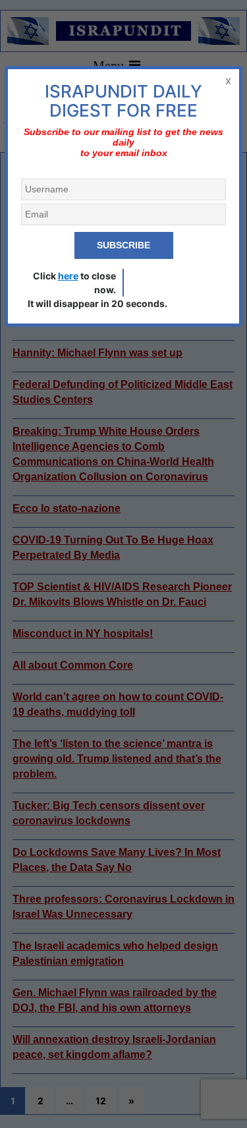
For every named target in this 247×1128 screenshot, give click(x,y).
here (68, 275)
